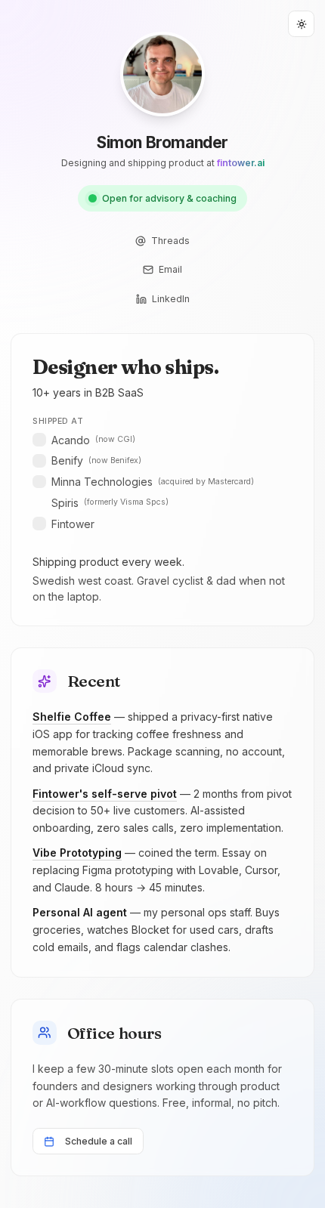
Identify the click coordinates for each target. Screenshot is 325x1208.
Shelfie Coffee (71, 716)
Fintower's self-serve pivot (104, 793)
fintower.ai (241, 162)
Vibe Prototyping (77, 852)
